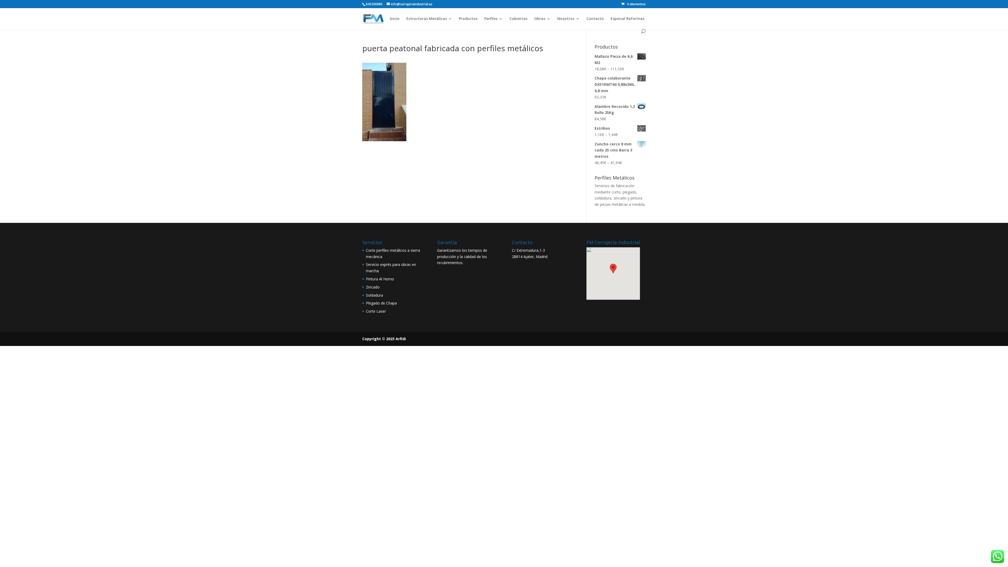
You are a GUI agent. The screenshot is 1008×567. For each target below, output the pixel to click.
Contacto (595, 19)
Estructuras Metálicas (426, 19)
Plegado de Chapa (381, 303)
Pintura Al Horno (380, 278)
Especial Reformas (627, 19)
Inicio (395, 19)
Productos (468, 19)
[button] (613, 269)
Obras (539, 19)
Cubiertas (518, 19)
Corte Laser (376, 311)
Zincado (373, 287)
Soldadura (374, 295)
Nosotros (565, 19)
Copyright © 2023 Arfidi (384, 338)
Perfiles (490, 19)
